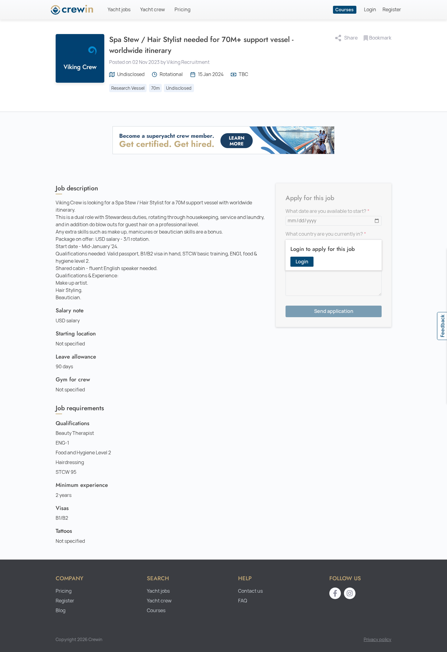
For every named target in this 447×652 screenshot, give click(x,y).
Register (392, 9)
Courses (344, 9)
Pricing (182, 9)
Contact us (250, 591)
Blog (60, 610)
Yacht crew (152, 9)
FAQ (242, 601)
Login (370, 9)
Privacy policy (377, 639)
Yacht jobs (119, 9)
